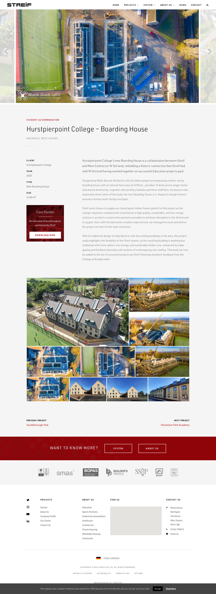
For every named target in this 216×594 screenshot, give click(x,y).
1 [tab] (97, 96)
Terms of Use (122, 573)
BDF (159, 472)
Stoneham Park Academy (175, 422)
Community (87, 538)
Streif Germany (112, 558)
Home (116, 5)
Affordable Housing (91, 534)
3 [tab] (105, 96)
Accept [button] (158, 588)
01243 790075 (177, 529)
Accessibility (104, 573)
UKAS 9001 (43, 472)
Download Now (45, 235)
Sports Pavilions (90, 511)
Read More (171, 588)
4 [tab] (110, 96)
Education (87, 507)
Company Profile (48, 516)
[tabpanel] (108, 51)
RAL (174, 472)
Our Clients (45, 520)
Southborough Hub (37, 422)
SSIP (141, 472)
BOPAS (90, 472)
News (182, 5)
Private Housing (89, 529)
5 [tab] (114, 96)
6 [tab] (119, 96)
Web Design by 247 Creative (108, 583)
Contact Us (45, 525)
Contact (196, 5)
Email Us (174, 534)
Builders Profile (117, 472)
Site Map (138, 573)
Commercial (88, 525)
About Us (166, 5)
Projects (130, 5)
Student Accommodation (42, 119)
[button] (77, 312)
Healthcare (87, 520)
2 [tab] (101, 96)
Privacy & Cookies (82, 573)
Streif (19, 4)
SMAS (66, 472)
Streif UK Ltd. (106, 567)
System (148, 5)
